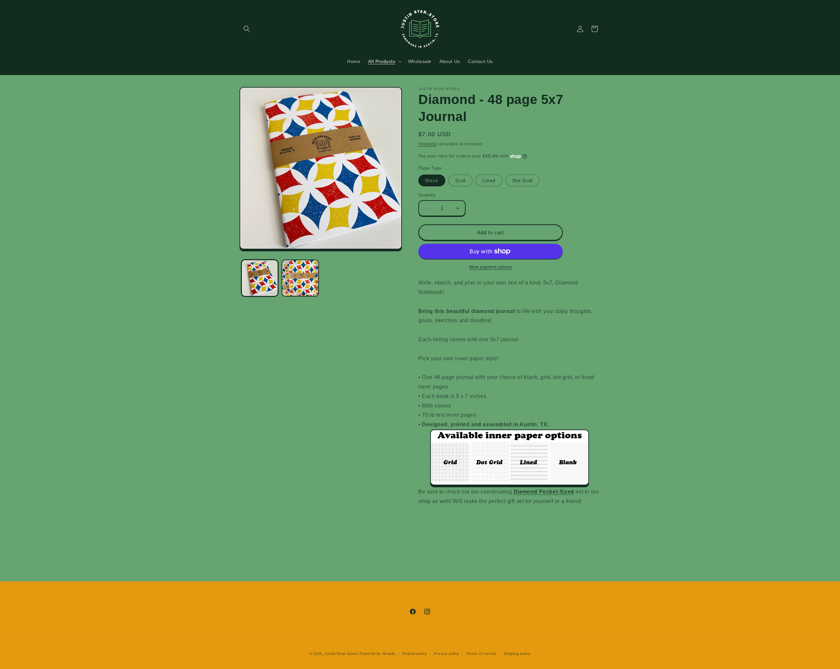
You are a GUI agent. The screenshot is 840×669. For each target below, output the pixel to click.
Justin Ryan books (341, 654)
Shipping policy (517, 654)
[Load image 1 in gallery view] (259, 278)
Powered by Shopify (378, 654)
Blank (431, 180)
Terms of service (481, 654)
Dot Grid (523, 180)
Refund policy (414, 654)
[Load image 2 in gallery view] (300, 278)
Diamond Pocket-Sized (544, 491)
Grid (460, 180)
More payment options (490, 267)
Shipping (427, 144)
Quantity (426, 195)
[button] (247, 29)
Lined (488, 180)
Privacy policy (446, 654)
